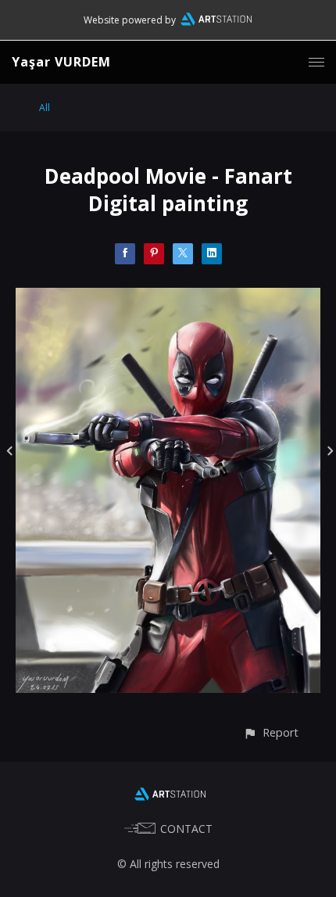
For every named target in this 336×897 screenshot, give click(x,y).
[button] (271, 732)
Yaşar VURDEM (61, 61)
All (44, 107)
